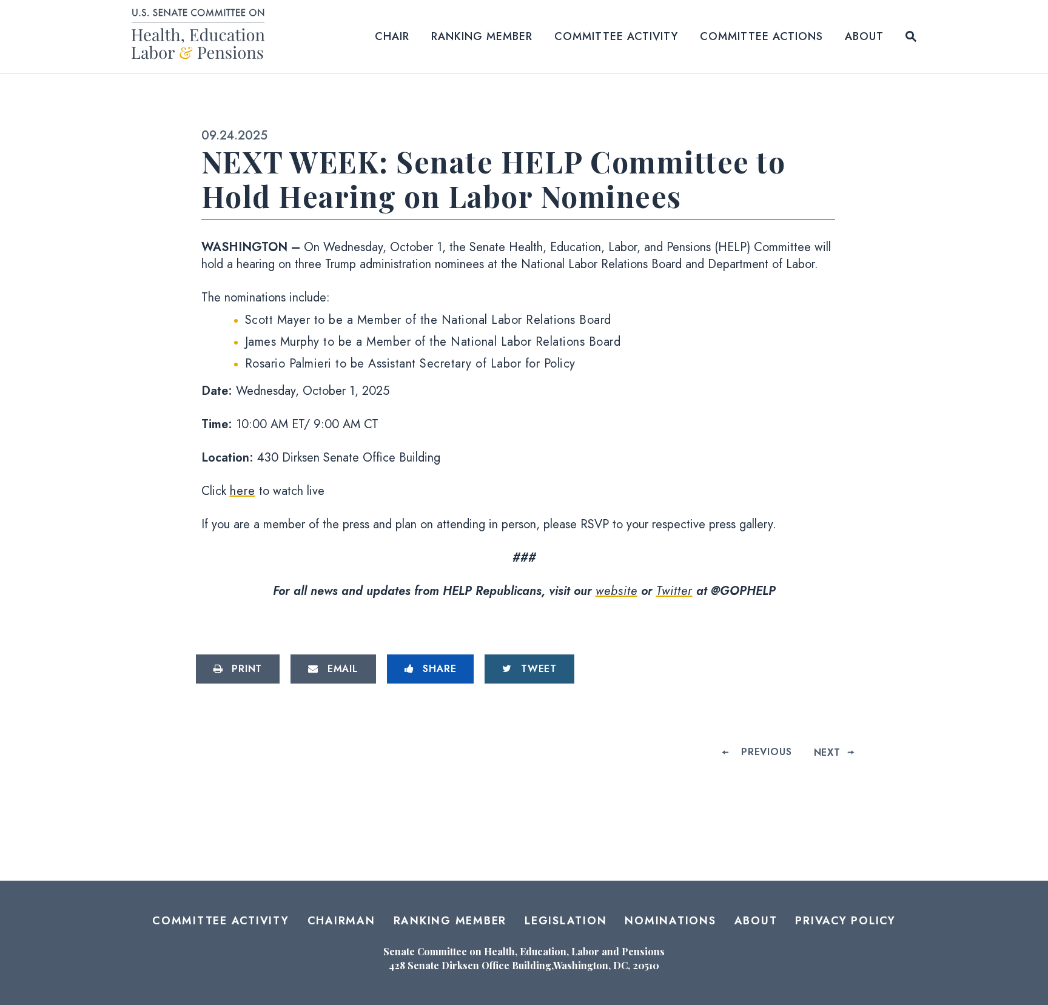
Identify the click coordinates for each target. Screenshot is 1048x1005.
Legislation (565, 921)
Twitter (674, 591)
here (242, 491)
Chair (392, 36)
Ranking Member (481, 36)
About (864, 36)
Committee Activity (616, 36)
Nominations (670, 921)
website (616, 591)
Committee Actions (761, 36)
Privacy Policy (845, 921)
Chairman (341, 921)
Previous (766, 752)
